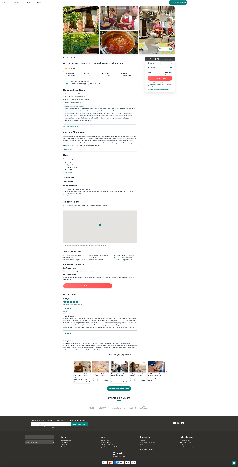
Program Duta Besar (107, 444)
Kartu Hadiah (65, 447)
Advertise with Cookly (186, 447)
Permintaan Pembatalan (147, 442)
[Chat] (234, 463)
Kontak (142, 440)
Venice (82, 58)
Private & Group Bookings (178, 2)
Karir (181, 444)
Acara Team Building (186, 442)
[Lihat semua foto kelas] (81, 30)
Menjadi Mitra (105, 440)
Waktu (152, 63)
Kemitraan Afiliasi (106, 442)
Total (149, 72)
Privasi (142, 447)
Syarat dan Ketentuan (146, 449)
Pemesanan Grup (185, 440)
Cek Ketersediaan (87, 286)
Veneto (76, 58)
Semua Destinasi (66, 440)
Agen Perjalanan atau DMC (109, 447)
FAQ (141, 444)
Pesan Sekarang (160, 78)
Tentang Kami (65, 442)
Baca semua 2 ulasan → (70, 127)
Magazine (64, 444)
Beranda (66, 58)
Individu (152, 67)
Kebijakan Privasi (84, 427)
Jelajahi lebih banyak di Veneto (119, 388)
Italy (71, 58)
